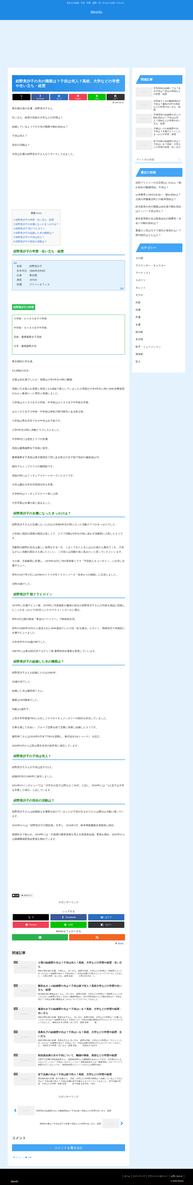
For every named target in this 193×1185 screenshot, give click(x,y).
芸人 (138, 361)
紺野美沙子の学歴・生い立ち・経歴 (34, 219)
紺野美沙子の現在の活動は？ (30, 241)
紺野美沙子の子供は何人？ (29, 237)
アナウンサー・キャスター (150, 265)
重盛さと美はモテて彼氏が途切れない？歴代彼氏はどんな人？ (158, 232)
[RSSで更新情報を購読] (97, 937)
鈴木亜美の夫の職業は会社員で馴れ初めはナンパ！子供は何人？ (158, 209)
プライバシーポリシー (158, 1176)
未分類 (139, 339)
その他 (139, 258)
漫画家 (139, 354)
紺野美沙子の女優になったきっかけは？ (36, 224)
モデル (139, 295)
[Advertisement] (96, 43)
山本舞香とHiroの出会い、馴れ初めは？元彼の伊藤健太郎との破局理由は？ (158, 197)
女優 (17, 895)
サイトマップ (139, 1176)
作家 (138, 302)
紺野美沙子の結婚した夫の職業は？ (34, 233)
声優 (138, 317)
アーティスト (143, 272)
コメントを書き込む (68, 1147)
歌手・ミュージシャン (148, 346)
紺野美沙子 (28, 895)
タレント (140, 287)
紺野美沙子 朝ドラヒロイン (29, 228)
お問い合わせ (177, 1176)
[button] (116, 97)
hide (39, 213)
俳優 (138, 309)
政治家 (139, 332)
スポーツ (140, 280)
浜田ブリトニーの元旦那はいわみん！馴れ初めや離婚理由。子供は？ (158, 185)
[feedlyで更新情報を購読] (40, 937)
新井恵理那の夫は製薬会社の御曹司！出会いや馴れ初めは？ (158, 221)
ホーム (127, 1176)
